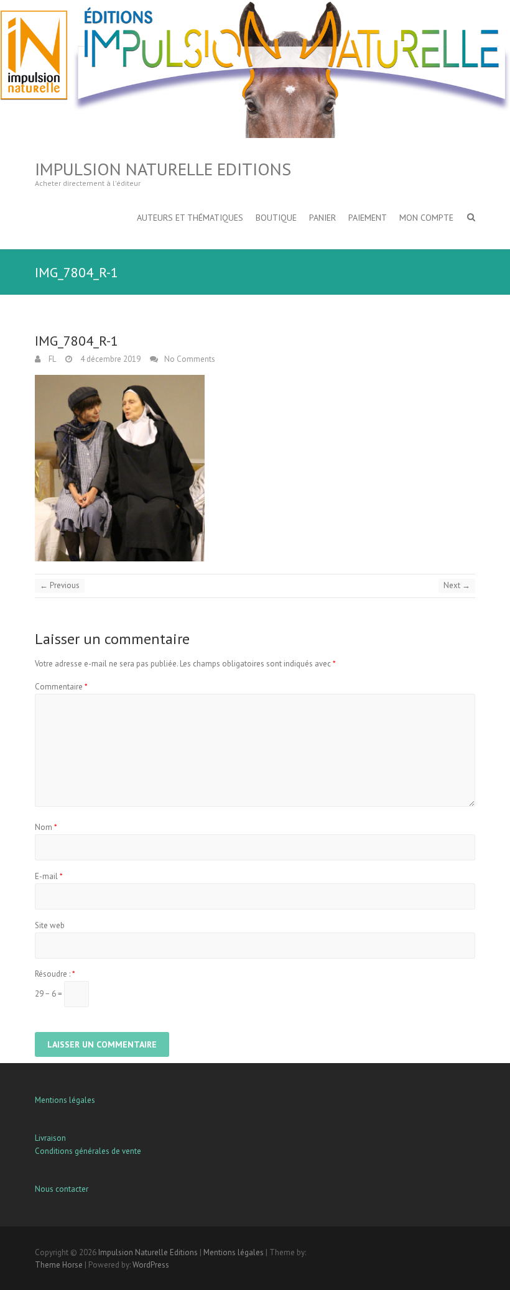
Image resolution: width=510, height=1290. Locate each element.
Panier (322, 217)
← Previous (60, 585)
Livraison (50, 1138)
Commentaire (61, 686)
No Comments (189, 359)
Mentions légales (65, 1100)
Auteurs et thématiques (190, 217)
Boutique (276, 217)
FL (51, 359)
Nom (46, 827)
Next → (456, 585)
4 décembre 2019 (109, 359)
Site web (50, 925)
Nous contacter (61, 1189)
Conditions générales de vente (88, 1151)
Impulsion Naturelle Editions (163, 169)
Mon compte (426, 217)
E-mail (49, 876)
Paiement (367, 217)
